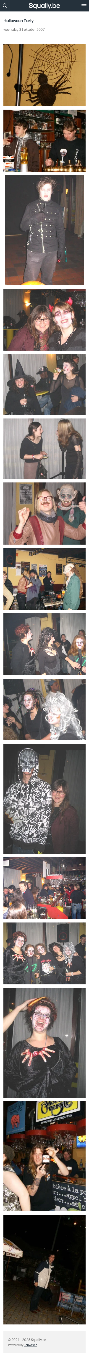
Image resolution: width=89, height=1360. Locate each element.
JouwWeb (30, 1345)
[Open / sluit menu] (84, 5)
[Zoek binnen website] (5, 5)
